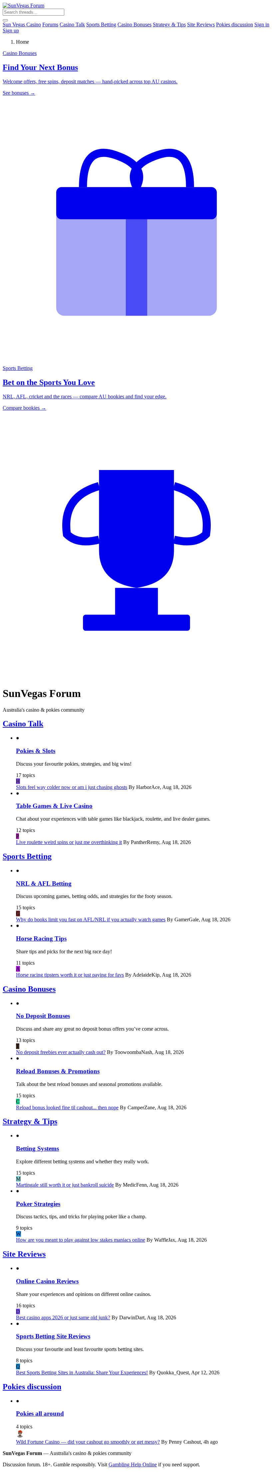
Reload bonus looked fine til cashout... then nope (67, 1107)
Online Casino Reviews (47, 1281)
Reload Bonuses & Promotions (58, 1071)
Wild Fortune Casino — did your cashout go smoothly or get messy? (88, 1442)
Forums (50, 24)
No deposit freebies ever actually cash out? (61, 1052)
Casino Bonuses (134, 24)
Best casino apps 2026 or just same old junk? (63, 1317)
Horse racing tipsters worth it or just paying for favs (70, 975)
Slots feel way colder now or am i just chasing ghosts (71, 787)
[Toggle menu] (5, 20)
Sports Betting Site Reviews (53, 1336)
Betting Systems (37, 1148)
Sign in (261, 24)
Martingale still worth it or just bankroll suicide (65, 1185)
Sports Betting (101, 24)
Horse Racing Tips (41, 938)
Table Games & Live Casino (54, 805)
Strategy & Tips (169, 24)
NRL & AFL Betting (44, 883)
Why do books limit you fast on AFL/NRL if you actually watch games (90, 919)
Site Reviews (201, 24)
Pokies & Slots (35, 750)
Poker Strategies (38, 1203)
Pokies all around (40, 1413)
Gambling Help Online (133, 1464)
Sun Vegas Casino (22, 24)
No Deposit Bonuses (43, 1015)
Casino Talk (72, 24)
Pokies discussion (234, 24)
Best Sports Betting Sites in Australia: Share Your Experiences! (82, 1372)
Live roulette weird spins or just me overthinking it (69, 842)
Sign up (11, 30)
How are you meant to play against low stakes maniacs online (80, 1240)
